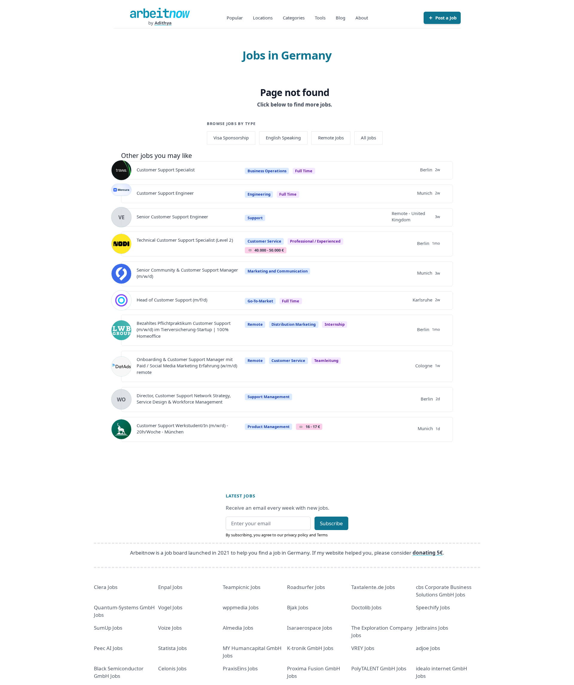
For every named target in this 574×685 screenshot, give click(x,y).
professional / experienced (315, 241)
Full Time (303, 170)
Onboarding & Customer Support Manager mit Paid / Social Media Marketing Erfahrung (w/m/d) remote (187, 365)
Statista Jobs (172, 648)
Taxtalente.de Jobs (373, 587)
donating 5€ (428, 552)
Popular (235, 18)
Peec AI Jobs (108, 648)
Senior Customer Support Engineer (172, 217)
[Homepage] (160, 13)
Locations (263, 18)
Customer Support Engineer (165, 193)
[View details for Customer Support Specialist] (121, 170)
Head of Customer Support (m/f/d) (172, 300)
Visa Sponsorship (231, 138)
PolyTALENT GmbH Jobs (378, 668)
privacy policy (296, 535)
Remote (255, 324)
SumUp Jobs (108, 627)
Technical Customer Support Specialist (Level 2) (185, 240)
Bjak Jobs (297, 607)
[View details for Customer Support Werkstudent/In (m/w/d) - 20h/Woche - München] (121, 429)
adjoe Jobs (428, 648)
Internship (335, 324)
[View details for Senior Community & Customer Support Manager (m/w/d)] (121, 274)
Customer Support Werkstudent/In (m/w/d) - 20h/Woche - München (182, 428)
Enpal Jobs (170, 587)
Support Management (269, 396)
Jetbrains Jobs (432, 627)
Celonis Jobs (172, 668)
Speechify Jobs (433, 607)
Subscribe (331, 523)
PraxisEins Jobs (240, 668)
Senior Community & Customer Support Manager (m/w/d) (187, 273)
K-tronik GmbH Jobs (310, 648)
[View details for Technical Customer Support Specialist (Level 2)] (121, 244)
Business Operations (267, 170)
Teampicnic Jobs (241, 587)
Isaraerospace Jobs (309, 627)
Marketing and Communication (278, 271)
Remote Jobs (331, 138)
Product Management (269, 426)
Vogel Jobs (170, 607)
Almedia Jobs (238, 627)
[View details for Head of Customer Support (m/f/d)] (121, 300)
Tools (320, 18)
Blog (340, 18)
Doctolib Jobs (366, 607)
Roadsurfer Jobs (306, 587)
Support (255, 217)
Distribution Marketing (293, 324)
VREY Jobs (362, 648)
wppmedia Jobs (241, 607)
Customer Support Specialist (166, 170)
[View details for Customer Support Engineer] (121, 194)
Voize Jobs (170, 627)
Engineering (259, 194)
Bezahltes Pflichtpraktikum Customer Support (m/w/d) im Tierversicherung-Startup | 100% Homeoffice (183, 329)
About (361, 18)
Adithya (163, 23)
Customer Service (264, 241)
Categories (294, 18)
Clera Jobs (105, 587)
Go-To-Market (260, 301)
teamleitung (326, 360)
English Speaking (283, 138)
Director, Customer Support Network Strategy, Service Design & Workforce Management (184, 398)
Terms (322, 535)
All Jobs (368, 138)
